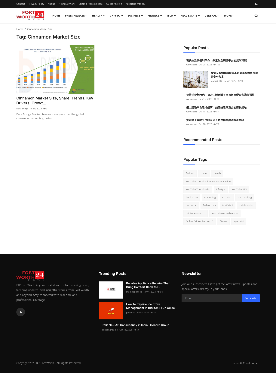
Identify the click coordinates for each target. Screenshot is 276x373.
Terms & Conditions (244, 363)
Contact (20, 3)
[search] (256, 15)
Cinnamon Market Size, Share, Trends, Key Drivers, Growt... (54, 100)
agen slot (239, 221)
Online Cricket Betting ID (199, 221)
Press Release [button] (75, 15)
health (217, 173)
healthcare (192, 197)
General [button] (211, 15)
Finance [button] (153, 15)
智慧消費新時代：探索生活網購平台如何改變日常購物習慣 (220, 94)
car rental (191, 205)
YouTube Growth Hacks (225, 213)
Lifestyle (220, 189)
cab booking (246, 205)
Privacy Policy (36, 3)
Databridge (22, 108)
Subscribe (251, 298)
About (51, 3)
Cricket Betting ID (195, 213)
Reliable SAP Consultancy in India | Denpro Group (135, 325)
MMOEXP (227, 205)
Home (56, 15)
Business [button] (133, 15)
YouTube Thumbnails (198, 189)
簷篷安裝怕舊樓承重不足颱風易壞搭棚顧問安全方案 (234, 74)
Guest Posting (114, 3)
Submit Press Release (91, 3)
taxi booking (245, 197)
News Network (67, 3)
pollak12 (130, 312)
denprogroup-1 (110, 329)
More (228, 15)
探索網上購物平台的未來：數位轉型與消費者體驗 (215, 119)
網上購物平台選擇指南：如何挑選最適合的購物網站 (216, 107)
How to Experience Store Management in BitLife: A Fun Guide (150, 306)
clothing (226, 197)
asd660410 (216, 81)
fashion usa (209, 205)
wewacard (191, 64)
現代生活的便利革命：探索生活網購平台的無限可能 (216, 60)
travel (204, 173)
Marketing (210, 197)
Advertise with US (135, 3)
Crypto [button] (115, 15)
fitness (223, 221)
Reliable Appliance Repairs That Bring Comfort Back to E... (148, 285)
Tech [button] (170, 15)
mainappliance (134, 291)
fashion (190, 173)
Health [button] (97, 15)
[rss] (20, 312)
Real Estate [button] (189, 15)
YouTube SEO (239, 189)
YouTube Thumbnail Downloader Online (208, 181)
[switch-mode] (257, 4)
